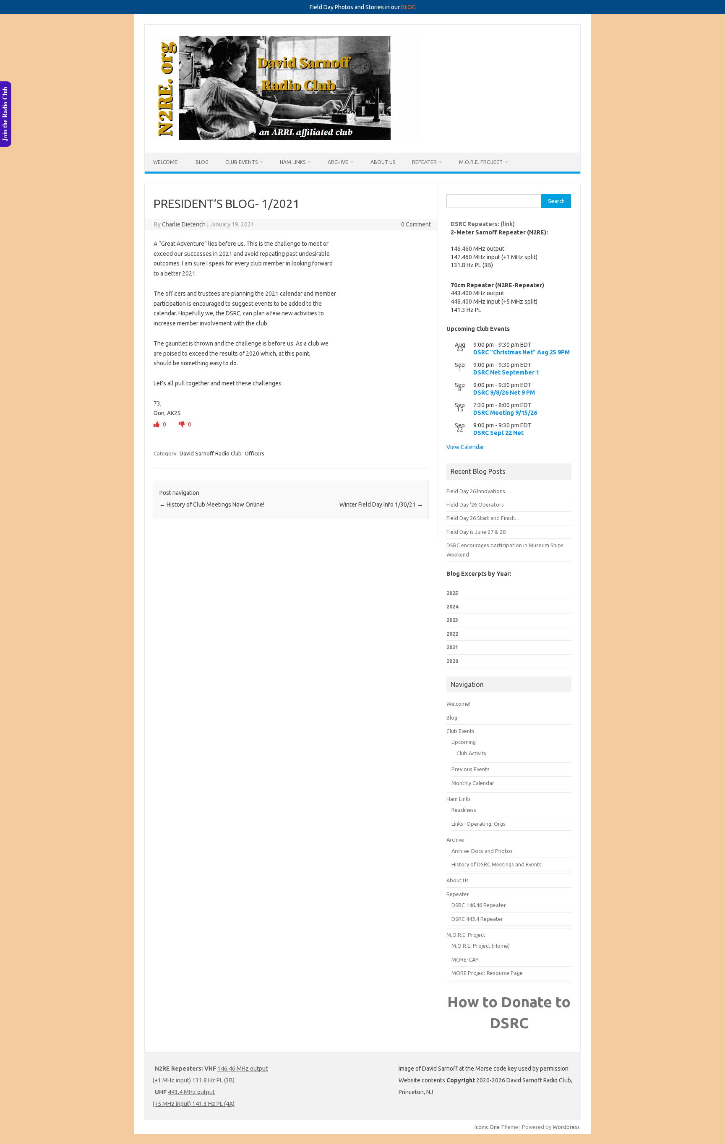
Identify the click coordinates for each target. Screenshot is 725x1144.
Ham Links (292, 162)
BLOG (408, 7)
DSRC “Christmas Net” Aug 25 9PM (521, 352)
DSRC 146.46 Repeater (478, 905)
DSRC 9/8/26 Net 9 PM (504, 392)
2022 (452, 634)
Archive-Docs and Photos (482, 851)
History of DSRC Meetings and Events (496, 864)
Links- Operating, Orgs (478, 824)
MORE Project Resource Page (487, 973)
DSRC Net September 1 (506, 372)
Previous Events (470, 769)
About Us (382, 162)
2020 (452, 661)
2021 (452, 647)
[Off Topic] (182, 424)
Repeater (424, 162)
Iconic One (487, 1127)
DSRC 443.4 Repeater (477, 919)
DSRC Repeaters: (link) (483, 224)
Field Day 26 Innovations (475, 491)
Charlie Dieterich (184, 224)
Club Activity (471, 753)
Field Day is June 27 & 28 (476, 532)
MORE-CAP (465, 959)
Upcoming (463, 742)
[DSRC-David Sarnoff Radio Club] (285, 138)
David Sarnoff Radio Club (211, 453)
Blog (202, 162)
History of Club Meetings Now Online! (211, 504)
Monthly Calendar (472, 783)
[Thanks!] (157, 424)
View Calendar (465, 447)
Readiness (463, 810)
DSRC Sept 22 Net (498, 432)
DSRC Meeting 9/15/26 (505, 412)
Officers (254, 453)
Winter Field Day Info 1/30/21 (381, 504)
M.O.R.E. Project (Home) (480, 946)
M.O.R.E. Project (481, 162)
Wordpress (566, 1127)
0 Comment (416, 224)
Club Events (241, 162)
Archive (338, 162)
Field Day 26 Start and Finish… (482, 518)
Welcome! (166, 162)
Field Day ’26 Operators (475, 504)
